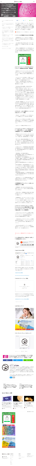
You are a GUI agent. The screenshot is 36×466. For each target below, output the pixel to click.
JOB (10, 461)
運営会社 (20, 455)
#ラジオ (26, 351)
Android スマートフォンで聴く (6, 48)
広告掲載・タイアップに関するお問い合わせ (30, 456)
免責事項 (20, 458)
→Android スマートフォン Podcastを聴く (22, 299)
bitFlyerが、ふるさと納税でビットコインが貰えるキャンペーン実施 (7, 28)
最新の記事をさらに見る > (30, 411)
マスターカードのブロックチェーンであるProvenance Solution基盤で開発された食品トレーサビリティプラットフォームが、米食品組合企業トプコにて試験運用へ (8, 39)
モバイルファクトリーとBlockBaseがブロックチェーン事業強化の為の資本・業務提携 (7, 24)
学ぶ (11, 458)
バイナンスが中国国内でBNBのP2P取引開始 (7, 21)
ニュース (10, 15)
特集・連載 (11, 455)
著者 (11, 462)
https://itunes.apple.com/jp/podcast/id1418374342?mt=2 (22, 275)
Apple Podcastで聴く (5, 46)
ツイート (25, 20)
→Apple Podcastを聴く (19, 272)
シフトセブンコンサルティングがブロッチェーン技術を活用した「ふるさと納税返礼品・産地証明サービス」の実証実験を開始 (7, 31)
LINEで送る (31, 20)
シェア (18, 20)
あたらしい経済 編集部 (14, 365)
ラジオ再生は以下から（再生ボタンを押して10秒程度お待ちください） (7, 44)
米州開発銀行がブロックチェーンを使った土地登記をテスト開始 (7, 35)
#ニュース (22, 351)
